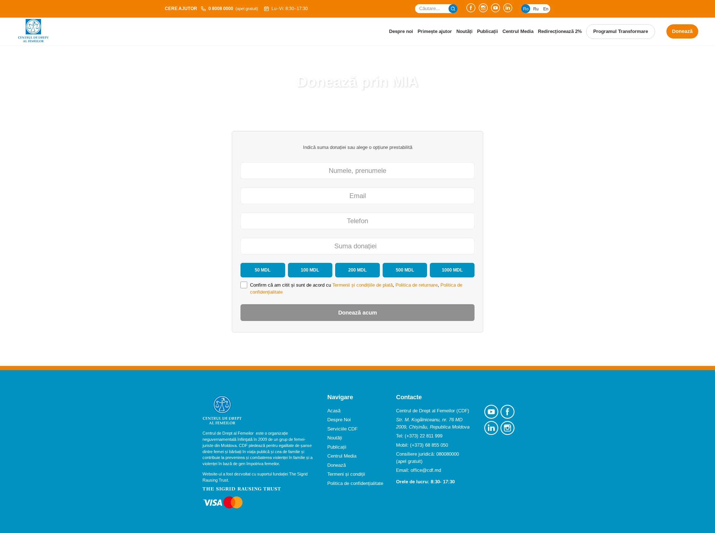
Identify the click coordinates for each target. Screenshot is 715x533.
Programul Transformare (620, 31)
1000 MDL (452, 270)
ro (525, 8)
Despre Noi (339, 419)
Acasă (333, 410)
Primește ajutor (435, 31)
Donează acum (357, 313)
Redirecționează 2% (560, 31)
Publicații (487, 31)
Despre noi (401, 31)
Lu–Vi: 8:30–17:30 (289, 8)
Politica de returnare (416, 285)
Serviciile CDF (342, 429)
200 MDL (357, 270)
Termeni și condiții (346, 474)
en (545, 8)
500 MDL (405, 270)
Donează (682, 31)
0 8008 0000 (233, 8)
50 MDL (263, 270)
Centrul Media (517, 31)
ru (535, 8)
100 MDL (310, 270)
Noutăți (464, 31)
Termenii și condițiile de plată (362, 285)
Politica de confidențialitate (355, 483)
